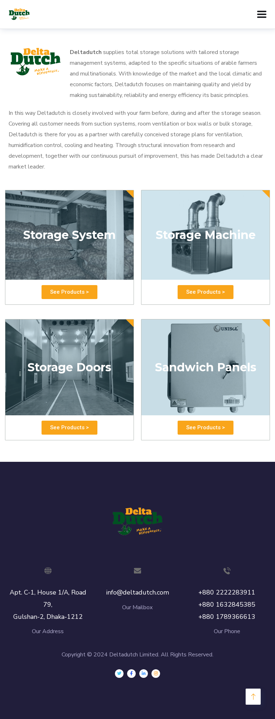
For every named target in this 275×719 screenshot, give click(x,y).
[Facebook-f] (131, 673)
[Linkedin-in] (143, 673)
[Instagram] (155, 673)
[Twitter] (119, 673)
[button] (69, 292)
